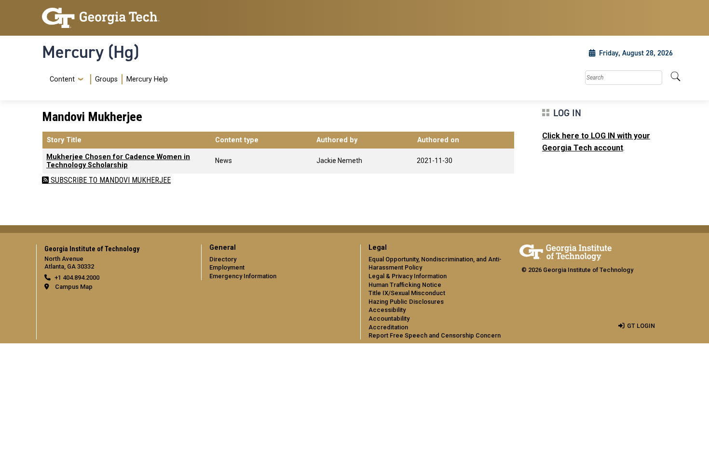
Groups (106, 79)
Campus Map (74, 286)
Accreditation (388, 327)
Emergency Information (242, 276)
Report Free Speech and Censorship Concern (434, 335)
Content (62, 79)
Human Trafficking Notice (404, 284)
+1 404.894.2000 (77, 277)
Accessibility (387, 309)
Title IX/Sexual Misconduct (406, 293)
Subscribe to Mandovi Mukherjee (110, 180)
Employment (227, 267)
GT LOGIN (641, 325)
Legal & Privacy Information (407, 276)
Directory (222, 259)
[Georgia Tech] (116, 18)
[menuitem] (107, 79)
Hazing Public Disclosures (406, 301)
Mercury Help (147, 79)
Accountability (388, 318)
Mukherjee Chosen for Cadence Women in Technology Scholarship (118, 161)
